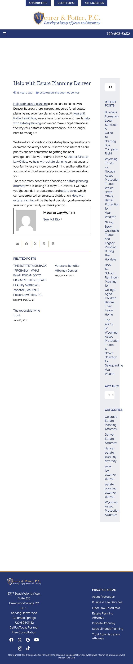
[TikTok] (28, 648)
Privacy (62, 657)
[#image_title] (66, 18)
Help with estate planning (30, 104)
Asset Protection (103, 597)
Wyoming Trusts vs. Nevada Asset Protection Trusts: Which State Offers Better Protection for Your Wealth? (112, 188)
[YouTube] (36, 640)
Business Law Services (107, 602)
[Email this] (17, 244)
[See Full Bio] (62, 219)
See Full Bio (51, 219)
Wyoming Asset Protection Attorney (112, 508)
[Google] (28, 640)
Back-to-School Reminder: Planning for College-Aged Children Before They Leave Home (112, 289)
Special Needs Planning (107, 629)
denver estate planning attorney (111, 454)
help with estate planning (50, 161)
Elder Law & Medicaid (106, 608)
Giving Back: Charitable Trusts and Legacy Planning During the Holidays (112, 240)
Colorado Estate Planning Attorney (111, 423)
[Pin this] (53, 244)
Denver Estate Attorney (111, 438)
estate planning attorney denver (59, 92)
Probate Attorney (103, 623)
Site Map (70, 657)
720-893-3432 (118, 33)
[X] (20, 640)
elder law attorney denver (111, 472)
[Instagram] (20, 648)
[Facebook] (11, 640)
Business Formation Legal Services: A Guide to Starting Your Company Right (112, 132)
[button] (5, 34)
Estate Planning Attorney (102, 615)
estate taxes (68, 191)
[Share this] (26, 244)
